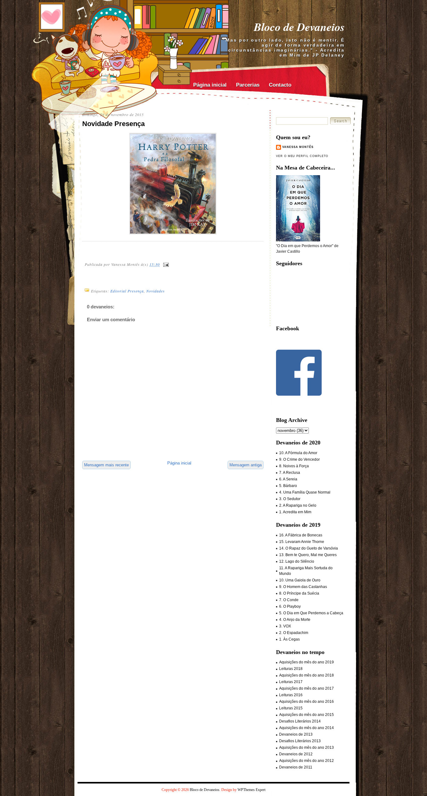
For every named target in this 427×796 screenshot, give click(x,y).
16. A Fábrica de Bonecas (300, 535)
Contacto (280, 85)
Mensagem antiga (245, 465)
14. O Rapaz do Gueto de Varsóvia (308, 548)
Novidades (155, 290)
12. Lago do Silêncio (296, 561)
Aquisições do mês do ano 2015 (306, 714)
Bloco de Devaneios (299, 27)
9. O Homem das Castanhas (303, 587)
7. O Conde (289, 600)
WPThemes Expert (251, 790)
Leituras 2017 (291, 682)
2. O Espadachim (293, 633)
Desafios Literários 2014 (300, 721)
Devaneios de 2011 (295, 767)
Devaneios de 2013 (296, 734)
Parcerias (247, 85)
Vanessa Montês (298, 147)
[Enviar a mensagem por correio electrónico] (165, 263)
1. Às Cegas (289, 639)
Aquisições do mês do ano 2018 (306, 675)
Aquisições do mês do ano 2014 (306, 728)
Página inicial (210, 85)
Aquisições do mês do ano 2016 (306, 701)
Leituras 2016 (291, 695)
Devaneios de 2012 (296, 754)
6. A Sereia (288, 479)
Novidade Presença (113, 124)
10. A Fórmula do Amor (298, 453)
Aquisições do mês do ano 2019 (306, 662)
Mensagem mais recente (106, 465)
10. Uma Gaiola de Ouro (299, 580)
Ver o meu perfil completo (302, 156)
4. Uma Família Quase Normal (304, 492)
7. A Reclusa (289, 472)
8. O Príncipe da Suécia (299, 593)
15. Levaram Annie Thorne (301, 542)
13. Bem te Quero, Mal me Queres (308, 555)
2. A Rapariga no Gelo (297, 505)
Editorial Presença (127, 290)
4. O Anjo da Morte (294, 619)
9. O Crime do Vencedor (299, 459)
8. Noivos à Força (294, 466)
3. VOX (285, 626)
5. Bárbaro (288, 486)
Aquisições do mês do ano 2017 (306, 688)
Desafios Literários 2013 (300, 741)
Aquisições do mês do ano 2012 (306, 760)
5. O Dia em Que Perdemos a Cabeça (311, 613)
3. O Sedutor (289, 499)
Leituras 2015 (291, 708)
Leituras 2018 (291, 669)
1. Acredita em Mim (295, 512)
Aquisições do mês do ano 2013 (306, 747)
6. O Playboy (290, 606)
